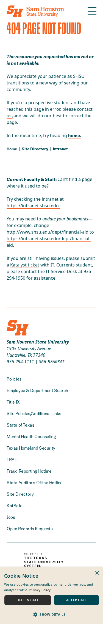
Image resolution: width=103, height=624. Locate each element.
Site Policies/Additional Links (34, 413)
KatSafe (14, 505)
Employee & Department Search (37, 390)
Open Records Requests (30, 528)
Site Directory (35, 148)
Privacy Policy (40, 590)
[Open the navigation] (92, 11)
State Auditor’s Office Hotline (35, 482)
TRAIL (12, 459)
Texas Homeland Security (31, 448)
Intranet (60, 148)
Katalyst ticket (24, 265)
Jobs (11, 517)
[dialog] (51, 595)
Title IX (13, 402)
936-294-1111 (20, 362)
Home (12, 148)
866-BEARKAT (51, 362)
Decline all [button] (27, 600)
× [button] (97, 573)
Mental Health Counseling (31, 436)
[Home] (35, 11)
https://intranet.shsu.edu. (33, 206)
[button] (51, 614)
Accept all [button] (76, 600)
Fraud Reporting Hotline (29, 471)
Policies (14, 379)
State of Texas (20, 425)
